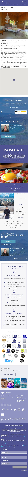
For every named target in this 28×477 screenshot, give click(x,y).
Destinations (5, 4)
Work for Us (3, 398)
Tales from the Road (11, 225)
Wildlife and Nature (14, 227)
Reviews (2, 399)
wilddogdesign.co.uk (24, 470)
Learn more (13, 190)
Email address (5, 460)
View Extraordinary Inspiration (14, 161)
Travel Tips (19, 225)
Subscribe (19, 467)
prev (12, 117)
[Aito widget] (4, 112)
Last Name (5, 454)
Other (23, 223)
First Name (5, 449)
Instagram (10, 405)
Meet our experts (5, 140)
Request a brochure (8, 374)
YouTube (8, 405)
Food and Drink (17, 223)
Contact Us (23, 4)
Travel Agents (20, 395)
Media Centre (20, 397)
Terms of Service (9, 447)
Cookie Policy (10, 397)
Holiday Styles (14, 4)
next (17, 117)
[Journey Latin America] (6, 2)
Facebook (2, 405)
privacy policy (23, 436)
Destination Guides (8, 223)
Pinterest (5, 405)
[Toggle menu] (25, 2)
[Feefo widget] (21, 112)
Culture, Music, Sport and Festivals (14, 221)
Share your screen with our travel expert (21, 400)
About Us (2, 395)
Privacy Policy (3, 397)
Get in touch (8, 136)
